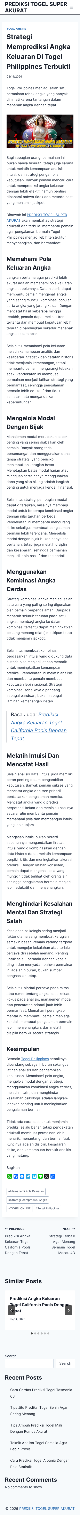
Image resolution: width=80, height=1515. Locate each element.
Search (10, 1356)
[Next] (68, 1310)
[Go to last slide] (11, 1310)
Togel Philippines (35, 1059)
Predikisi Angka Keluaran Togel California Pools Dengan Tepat (18, 1241)
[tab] (32, 1333)
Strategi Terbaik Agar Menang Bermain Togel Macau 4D (62, 1241)
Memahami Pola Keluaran (26, 1191)
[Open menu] (71, 7)
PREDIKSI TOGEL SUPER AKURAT (47, 1509)
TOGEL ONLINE (16, 28)
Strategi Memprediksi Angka (27, 1200)
